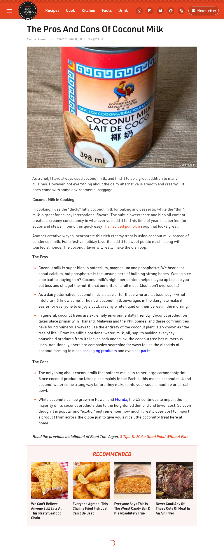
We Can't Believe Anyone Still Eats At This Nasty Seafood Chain (46, 510)
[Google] (170, 10)
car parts (142, 350)
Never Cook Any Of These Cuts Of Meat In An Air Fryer (173, 508)
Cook (70, 10)
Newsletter (206, 10)
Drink (123, 10)
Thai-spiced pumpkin (121, 226)
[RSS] (181, 10)
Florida (121, 399)
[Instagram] (139, 10)
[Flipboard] (149, 10)
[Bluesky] (160, 10)
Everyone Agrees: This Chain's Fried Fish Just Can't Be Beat (90, 508)
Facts (107, 10)
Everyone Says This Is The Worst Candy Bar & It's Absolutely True (132, 508)
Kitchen (88, 10)
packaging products (99, 350)
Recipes (52, 10)
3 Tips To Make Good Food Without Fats (154, 436)
